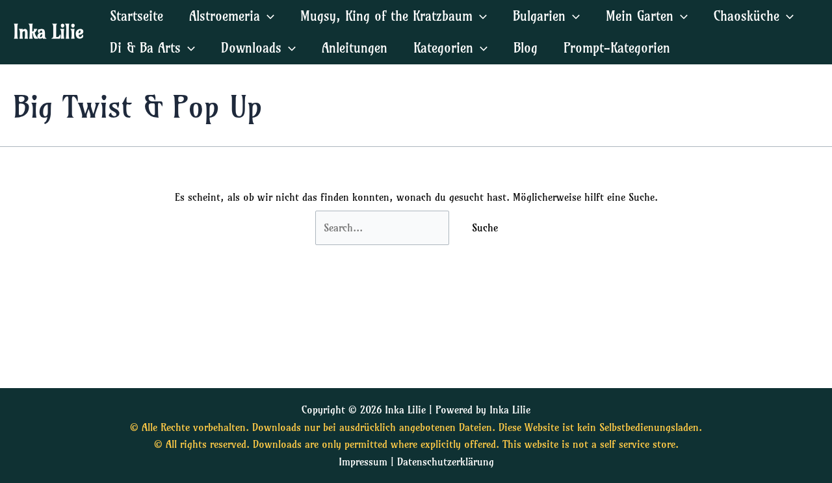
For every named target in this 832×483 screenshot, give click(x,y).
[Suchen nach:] (383, 227)
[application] (267, 16)
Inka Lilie (48, 31)
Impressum (363, 461)
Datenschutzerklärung (445, 461)
